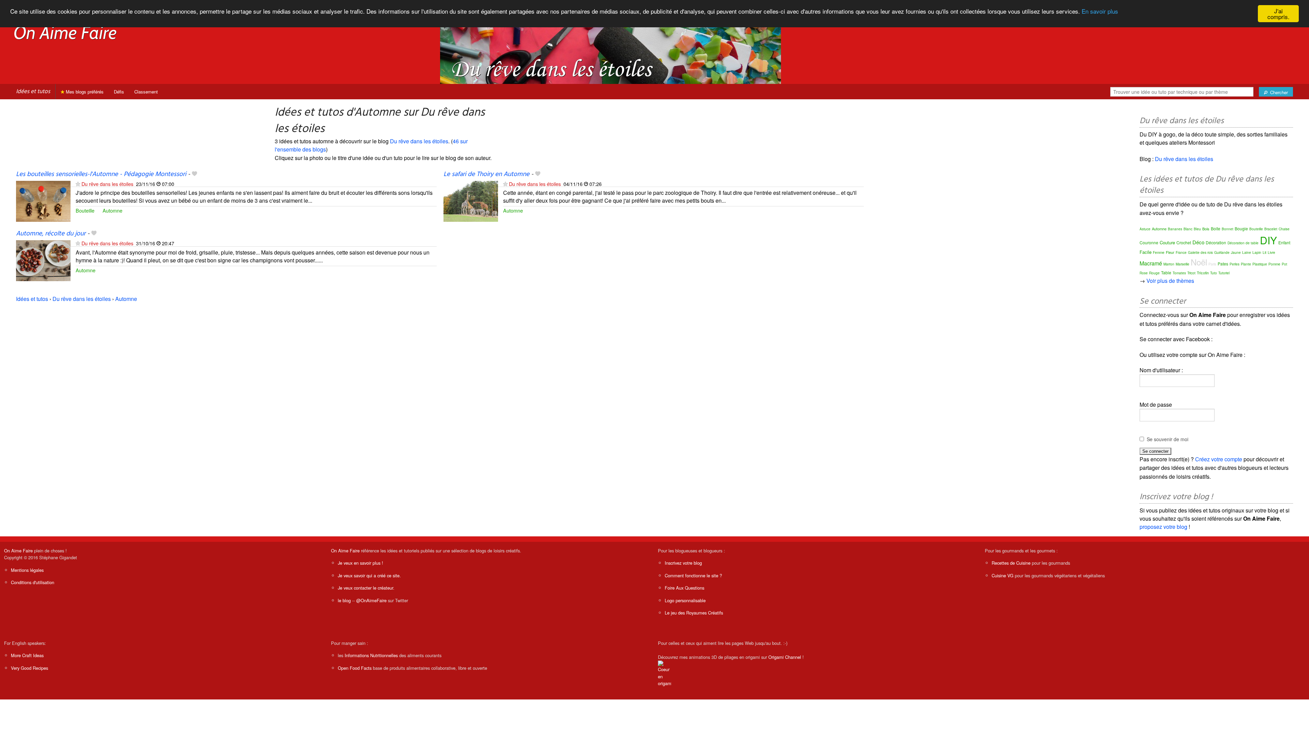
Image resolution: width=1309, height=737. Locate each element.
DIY (1268, 240)
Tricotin (1203, 272)
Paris (1212, 264)
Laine (1246, 252)
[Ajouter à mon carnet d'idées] (194, 174)
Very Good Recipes (29, 668)
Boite (1215, 228)
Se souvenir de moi (1167, 439)
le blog (344, 600)
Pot (1284, 264)
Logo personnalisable (685, 600)
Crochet (1183, 242)
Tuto (1213, 273)
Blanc (1188, 229)
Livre (1271, 252)
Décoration (1216, 242)
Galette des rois (1200, 252)
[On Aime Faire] (65, 32)
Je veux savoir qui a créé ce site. (369, 575)
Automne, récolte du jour (51, 234)
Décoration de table (1243, 243)
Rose (1144, 273)
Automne (112, 210)
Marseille (1182, 264)
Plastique (1259, 264)
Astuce (1145, 229)
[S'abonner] (78, 183)
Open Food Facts (355, 668)
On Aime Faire (18, 550)
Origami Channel (784, 657)
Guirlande (1222, 252)
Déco (1198, 242)
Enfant (1284, 242)
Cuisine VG (1002, 575)
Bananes (1175, 229)
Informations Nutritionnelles (371, 655)
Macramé (1151, 263)
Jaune (1236, 252)
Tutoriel (1224, 273)
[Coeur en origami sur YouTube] (665, 673)
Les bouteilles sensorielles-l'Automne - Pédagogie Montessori (101, 174)
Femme (1158, 252)
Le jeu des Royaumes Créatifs (694, 612)
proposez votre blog (1163, 527)
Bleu (1197, 229)
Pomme (1274, 264)
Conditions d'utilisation (32, 582)
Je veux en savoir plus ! (360, 563)
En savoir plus (1100, 11)
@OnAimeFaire (371, 600)
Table (1166, 272)
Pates (1223, 263)
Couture (1167, 242)
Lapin (1256, 252)
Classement (146, 91)
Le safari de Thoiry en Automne (486, 174)
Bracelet (1270, 229)
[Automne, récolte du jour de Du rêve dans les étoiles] (43, 260)
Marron (1168, 264)
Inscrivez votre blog (683, 563)
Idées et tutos (33, 91)
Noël (1199, 262)
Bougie (1241, 228)
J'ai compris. (1278, 13)
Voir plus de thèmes (1170, 281)
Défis (119, 91)
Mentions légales (27, 570)
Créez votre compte (1218, 459)
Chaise (1284, 229)
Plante (1246, 264)
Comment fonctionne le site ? (693, 575)
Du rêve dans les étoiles (419, 141)
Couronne (1149, 242)
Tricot (1191, 273)
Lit (1264, 252)
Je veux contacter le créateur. (366, 587)
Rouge (1154, 273)
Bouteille (85, 210)
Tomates (1179, 273)
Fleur (1170, 252)
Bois (1205, 228)
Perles (1234, 264)
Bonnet (1227, 229)
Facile (1146, 252)
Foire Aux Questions (684, 587)
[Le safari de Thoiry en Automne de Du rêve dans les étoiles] (470, 200)
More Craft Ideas (27, 655)
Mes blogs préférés (84, 91)
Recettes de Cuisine (1011, 563)
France (1181, 252)
